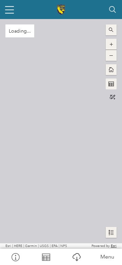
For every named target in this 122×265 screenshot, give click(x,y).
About (15, 257)
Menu (107, 256)
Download (76, 257)
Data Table (45, 257)
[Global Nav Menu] (9, 9)
